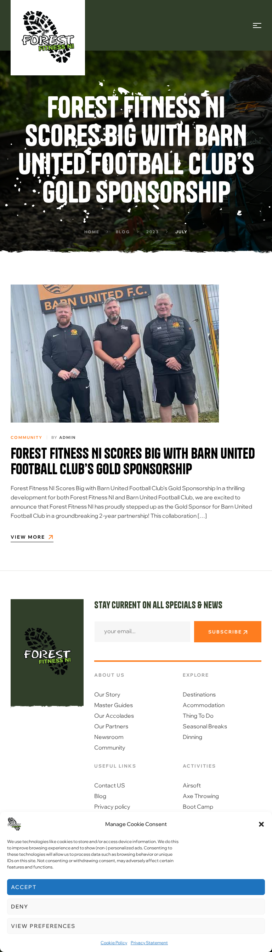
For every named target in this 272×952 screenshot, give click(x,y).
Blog (123, 231)
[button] (261, 824)
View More (28, 537)
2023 (152, 231)
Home (92, 231)
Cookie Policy (114, 942)
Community (26, 437)
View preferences (43, 926)
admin (67, 437)
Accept (23, 887)
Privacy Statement (149, 942)
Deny (19, 906)
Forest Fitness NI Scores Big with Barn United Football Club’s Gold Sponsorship (133, 461)
